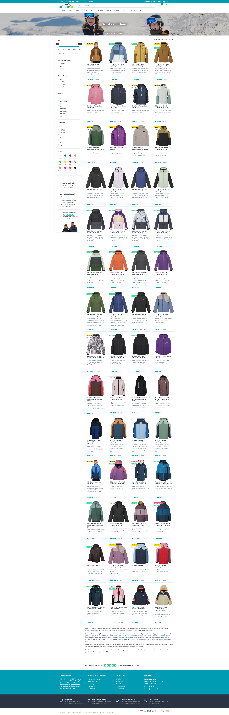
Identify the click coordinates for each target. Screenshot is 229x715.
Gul (65, 164)
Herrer (63, 11)
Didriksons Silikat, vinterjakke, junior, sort (139, 356)
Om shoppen (119, 681)
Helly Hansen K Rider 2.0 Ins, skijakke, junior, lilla (117, 482)
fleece (164, 637)
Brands (116, 11)
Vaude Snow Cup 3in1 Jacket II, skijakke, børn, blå (163, 482)
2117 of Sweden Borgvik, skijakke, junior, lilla (117, 190)
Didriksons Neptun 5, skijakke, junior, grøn (161, 441)
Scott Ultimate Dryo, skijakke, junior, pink (116, 398)
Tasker (108, 11)
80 (60, 135)
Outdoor (100, 11)
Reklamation (91, 689)
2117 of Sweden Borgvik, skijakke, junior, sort (95, 190)
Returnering (166, 1)
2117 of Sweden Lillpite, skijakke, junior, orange (117, 273)
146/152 (62, 132)
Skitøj (85, 11)
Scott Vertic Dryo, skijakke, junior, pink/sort (118, 607)
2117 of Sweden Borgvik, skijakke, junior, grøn (162, 190)
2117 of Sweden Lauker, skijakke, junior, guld (162, 65)
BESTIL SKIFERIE (136, 11)
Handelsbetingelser (121, 684)
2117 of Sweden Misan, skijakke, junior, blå (162, 315)
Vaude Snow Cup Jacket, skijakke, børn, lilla (140, 524)
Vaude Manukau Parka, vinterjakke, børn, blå (139, 482)
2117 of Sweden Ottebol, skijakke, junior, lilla (117, 231)
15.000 (62, 82)
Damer (71, 11)
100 (61, 145)
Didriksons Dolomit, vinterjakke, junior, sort (117, 356)
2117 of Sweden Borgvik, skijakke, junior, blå (140, 190)
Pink (65, 170)
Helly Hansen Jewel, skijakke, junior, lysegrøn (162, 106)
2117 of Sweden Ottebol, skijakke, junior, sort (94, 231)
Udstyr (92, 11)
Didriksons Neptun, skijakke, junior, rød (161, 566)
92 (60, 140)
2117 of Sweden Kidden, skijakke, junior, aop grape (95, 356)
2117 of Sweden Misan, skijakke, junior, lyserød (117, 566)
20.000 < (62, 69)
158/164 (62, 130)
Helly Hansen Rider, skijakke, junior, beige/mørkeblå (161, 608)
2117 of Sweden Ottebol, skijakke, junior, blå (162, 231)
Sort (75, 170)
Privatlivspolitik (120, 686)
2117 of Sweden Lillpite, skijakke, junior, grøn (94, 315)
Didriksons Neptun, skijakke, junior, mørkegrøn (95, 148)
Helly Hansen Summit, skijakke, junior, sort (161, 148)
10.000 (62, 66)
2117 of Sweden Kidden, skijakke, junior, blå (117, 65)
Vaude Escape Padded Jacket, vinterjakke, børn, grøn (95, 525)
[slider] (58, 46)
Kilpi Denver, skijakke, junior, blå (94, 482)
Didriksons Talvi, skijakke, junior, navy (140, 106)
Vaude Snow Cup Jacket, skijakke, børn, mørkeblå (162, 524)
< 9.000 (62, 87)
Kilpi (61, 116)
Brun (70, 158)
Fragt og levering (157, 1)
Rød (70, 170)
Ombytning (91, 684)
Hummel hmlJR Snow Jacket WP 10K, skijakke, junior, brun (163, 399)
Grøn (60, 164)
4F (60, 103)
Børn (78, 11)
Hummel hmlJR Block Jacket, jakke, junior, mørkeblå (93, 442)
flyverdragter (108, 634)
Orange (60, 170)
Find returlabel (120, 689)
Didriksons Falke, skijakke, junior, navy (118, 106)
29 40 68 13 (150, 686)
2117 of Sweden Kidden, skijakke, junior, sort (139, 315)
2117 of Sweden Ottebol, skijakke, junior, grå (139, 231)
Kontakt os (119, 679)
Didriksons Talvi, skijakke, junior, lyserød (95, 106)
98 (60, 142)
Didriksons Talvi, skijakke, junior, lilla (118, 148)
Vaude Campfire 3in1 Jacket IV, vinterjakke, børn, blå (96, 607)
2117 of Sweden (64, 101)
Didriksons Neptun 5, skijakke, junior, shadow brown (94, 399)
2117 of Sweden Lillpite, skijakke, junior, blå (117, 315)
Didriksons (63, 108)
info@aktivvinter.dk (152, 689)
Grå (75, 158)
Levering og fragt (93, 681)
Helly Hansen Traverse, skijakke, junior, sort (94, 566)
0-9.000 (62, 64)
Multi (75, 164)
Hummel (62, 113)
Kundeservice (148, 1)
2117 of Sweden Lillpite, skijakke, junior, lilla (162, 273)
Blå (65, 158)
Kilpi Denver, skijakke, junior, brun (94, 65)
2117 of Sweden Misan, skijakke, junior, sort (117, 524)
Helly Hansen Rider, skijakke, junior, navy (138, 607)
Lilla (70, 164)
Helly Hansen (63, 111)
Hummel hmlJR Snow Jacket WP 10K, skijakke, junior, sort (141, 399)
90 (60, 137)
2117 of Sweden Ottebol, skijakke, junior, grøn (94, 273)
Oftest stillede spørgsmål (95, 679)
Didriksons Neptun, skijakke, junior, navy (138, 566)
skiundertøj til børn (123, 637)
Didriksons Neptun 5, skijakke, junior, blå (116, 441)
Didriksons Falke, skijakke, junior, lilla (163, 356)
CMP (61, 106)
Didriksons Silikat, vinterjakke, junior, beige (140, 148)
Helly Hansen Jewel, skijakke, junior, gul (138, 65)
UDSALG (124, 11)
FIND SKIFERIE (71, 688)
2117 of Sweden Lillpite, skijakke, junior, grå (139, 273)
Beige (60, 158)
